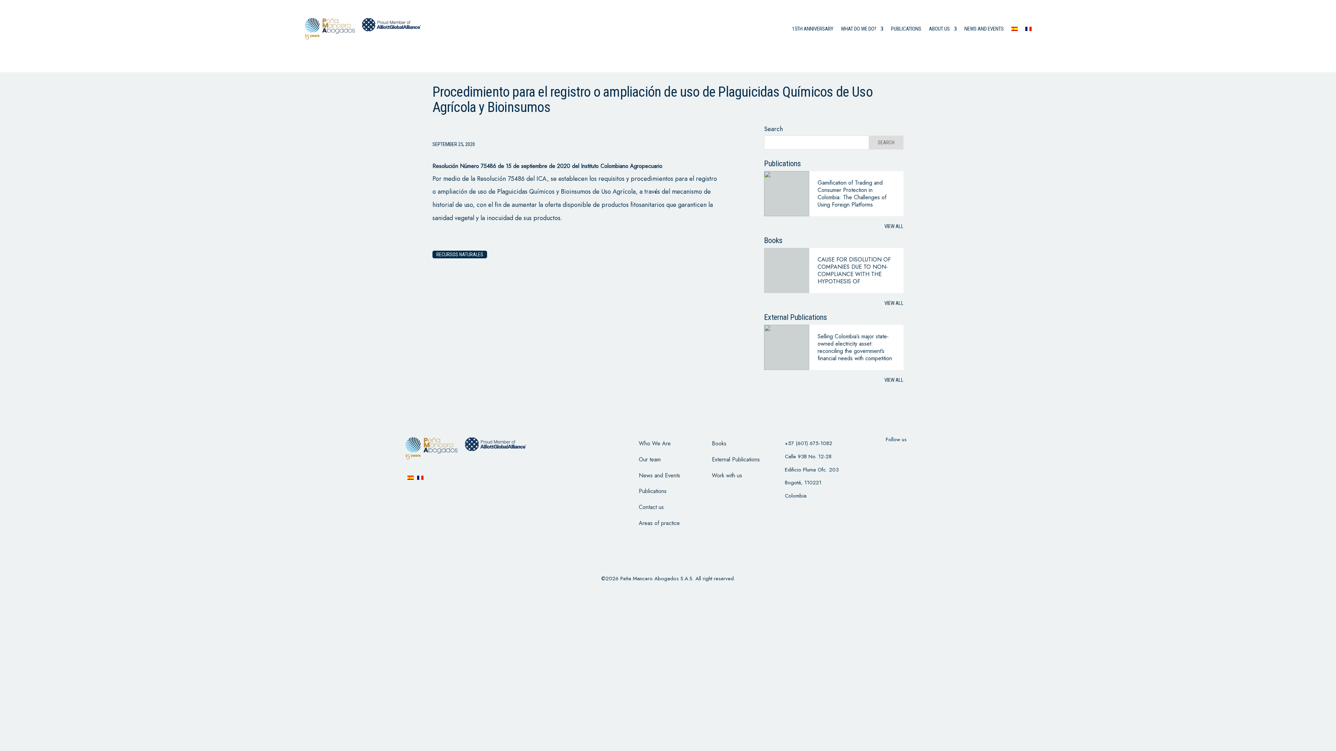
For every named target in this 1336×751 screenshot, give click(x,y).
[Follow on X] (887, 453)
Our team (650, 459)
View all (894, 226)
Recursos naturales (459, 254)
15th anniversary (812, 29)
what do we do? (858, 29)
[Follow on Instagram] (905, 453)
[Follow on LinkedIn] (923, 453)
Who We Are (655, 443)
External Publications (736, 459)
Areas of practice (659, 523)
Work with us (727, 475)
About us (939, 29)
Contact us (651, 507)
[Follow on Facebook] (869, 453)
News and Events (659, 475)
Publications (906, 29)
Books (719, 443)
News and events (984, 29)
